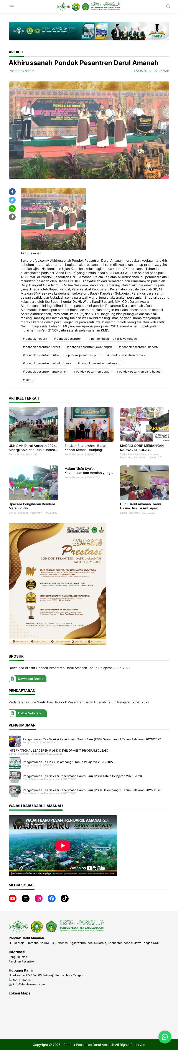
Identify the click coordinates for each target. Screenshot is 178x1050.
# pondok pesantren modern (138, 347)
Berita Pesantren (19, 454)
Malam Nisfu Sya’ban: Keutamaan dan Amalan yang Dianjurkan (87, 471)
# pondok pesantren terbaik (126, 355)
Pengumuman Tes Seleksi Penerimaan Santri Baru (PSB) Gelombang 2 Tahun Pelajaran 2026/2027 (92, 739)
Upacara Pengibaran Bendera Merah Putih (32, 506)
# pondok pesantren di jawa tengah (113, 338)
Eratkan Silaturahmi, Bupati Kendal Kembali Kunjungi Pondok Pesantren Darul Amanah (85, 448)
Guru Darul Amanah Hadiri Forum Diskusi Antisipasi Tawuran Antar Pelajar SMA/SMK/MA (140, 506)
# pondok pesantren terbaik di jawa (47, 363)
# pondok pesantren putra (41, 355)
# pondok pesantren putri (83, 355)
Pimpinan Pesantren (22, 961)
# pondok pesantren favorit (41, 347)
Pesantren (126, 457)
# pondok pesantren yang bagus (138, 371)
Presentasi (140, 457)
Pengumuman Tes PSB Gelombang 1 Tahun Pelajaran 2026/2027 (68, 762)
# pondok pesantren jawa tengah (89, 347)
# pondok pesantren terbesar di (99, 363)
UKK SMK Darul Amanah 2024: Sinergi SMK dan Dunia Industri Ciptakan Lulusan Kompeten (33, 448)
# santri (28, 379)
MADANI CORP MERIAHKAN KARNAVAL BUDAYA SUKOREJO (142, 448)
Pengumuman (149, 454)
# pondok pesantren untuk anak (44, 371)
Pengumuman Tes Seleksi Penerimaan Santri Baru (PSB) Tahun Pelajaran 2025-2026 (82, 776)
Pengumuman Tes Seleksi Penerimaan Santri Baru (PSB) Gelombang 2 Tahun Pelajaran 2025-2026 (92, 790)
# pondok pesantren (68, 338)
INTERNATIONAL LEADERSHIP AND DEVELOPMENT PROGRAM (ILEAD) (58, 750)
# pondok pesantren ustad (91, 371)
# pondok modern (35, 338)
